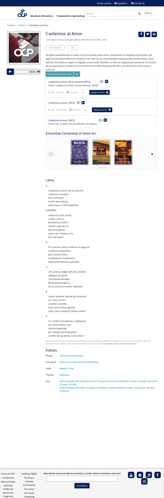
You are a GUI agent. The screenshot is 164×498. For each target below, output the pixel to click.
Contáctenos (8, 477)
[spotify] (140, 475)
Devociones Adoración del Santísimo (79, 362)
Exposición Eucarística (71, 355)
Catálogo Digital (29, 473)
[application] (24, 72)
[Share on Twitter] (147, 34)
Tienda (10, 25)
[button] (51, 153)
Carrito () (139, 3)
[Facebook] (157, 475)
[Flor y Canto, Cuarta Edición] (101, 152)
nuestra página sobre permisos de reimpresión (119, 343)
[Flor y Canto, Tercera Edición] (123, 152)
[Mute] (39, 72)
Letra (72, 47)
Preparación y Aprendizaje (71, 15)
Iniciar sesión (104, 3)
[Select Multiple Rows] (77, 74)
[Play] (10, 72)
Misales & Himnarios (41, 15)
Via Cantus (29, 489)
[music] (149, 475)
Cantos (21, 25)
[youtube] (131, 475)
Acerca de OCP (8, 473)
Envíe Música (29, 485)
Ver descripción (55, 47)
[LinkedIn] (154, 34)
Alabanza (65, 374)
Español (121, 3)
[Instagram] (144, 481)
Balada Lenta (67, 368)
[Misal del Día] (79, 152)
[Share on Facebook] (141, 34)
